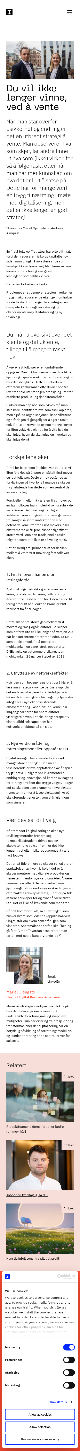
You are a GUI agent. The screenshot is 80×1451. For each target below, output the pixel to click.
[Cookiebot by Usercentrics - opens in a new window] (57, 1276)
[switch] (69, 1360)
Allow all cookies (40, 1414)
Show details (57, 1402)
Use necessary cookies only (40, 1439)
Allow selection (40, 1427)
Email (51, 976)
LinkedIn (53, 981)
